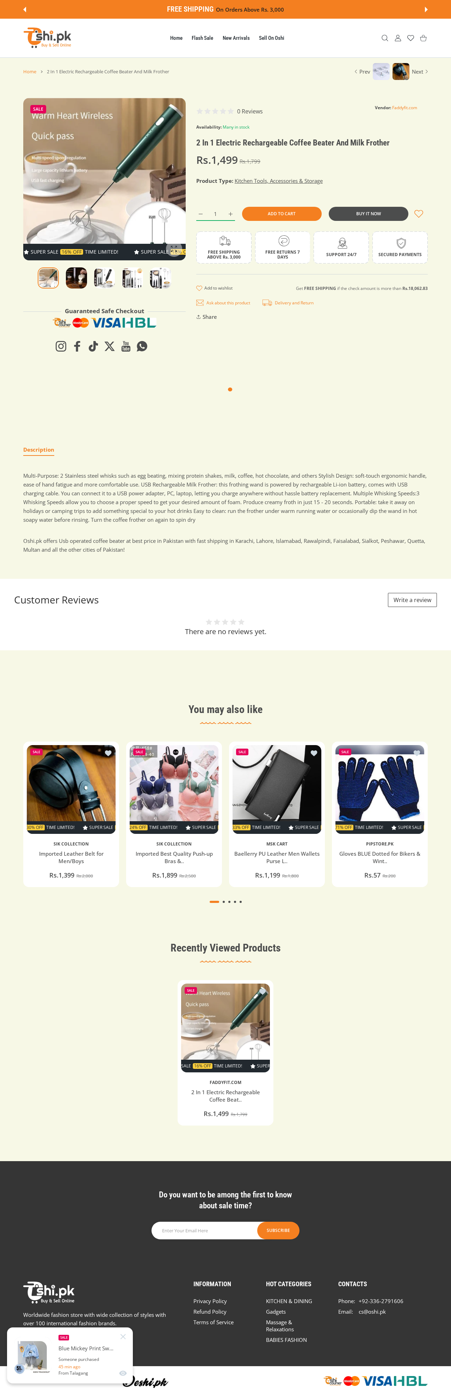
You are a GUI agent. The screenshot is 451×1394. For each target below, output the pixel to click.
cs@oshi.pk (372, 1311)
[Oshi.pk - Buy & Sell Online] (48, 38)
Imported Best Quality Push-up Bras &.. (174, 857)
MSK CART (277, 844)
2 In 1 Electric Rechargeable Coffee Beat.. (225, 1096)
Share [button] (210, 316)
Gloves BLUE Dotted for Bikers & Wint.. (379, 857)
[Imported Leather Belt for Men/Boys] (71, 789)
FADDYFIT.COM (225, 1082)
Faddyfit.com (404, 108)
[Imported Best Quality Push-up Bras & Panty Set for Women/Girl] (174, 789)
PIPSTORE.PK (380, 844)
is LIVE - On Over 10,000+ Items (288, 9)
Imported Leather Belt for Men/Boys (71, 857)
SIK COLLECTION (71, 844)
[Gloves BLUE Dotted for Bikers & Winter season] (379, 789)
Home (29, 71)
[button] (24, 9)
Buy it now (368, 214)
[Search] (384, 38)
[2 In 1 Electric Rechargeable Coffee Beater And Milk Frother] (225, 1028)
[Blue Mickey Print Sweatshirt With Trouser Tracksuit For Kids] (32, 1355)
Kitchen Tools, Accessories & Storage (279, 180)
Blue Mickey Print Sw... (85, 1348)
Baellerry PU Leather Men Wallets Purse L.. (277, 857)
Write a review (412, 600)
